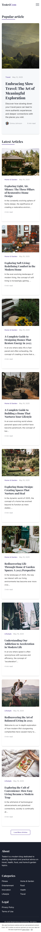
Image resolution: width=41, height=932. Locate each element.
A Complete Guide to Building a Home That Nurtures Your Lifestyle (18, 413)
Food (22, 885)
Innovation (6, 890)
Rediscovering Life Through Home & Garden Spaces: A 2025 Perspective (20, 567)
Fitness (5, 881)
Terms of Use (7, 911)
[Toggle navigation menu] (37, 4)
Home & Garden (27, 881)
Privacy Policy (8, 907)
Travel (23, 894)
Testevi (9, 4)
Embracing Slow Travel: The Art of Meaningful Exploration (20, 90)
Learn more (25, 929)
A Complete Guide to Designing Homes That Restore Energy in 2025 (18, 340)
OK (32, 929)
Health (23, 890)
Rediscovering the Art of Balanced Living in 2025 (19, 719)
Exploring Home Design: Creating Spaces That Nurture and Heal (19, 490)
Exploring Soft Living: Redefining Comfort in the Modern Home (20, 266)
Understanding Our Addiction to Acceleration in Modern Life (19, 644)
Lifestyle (5, 894)
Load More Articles (20, 832)
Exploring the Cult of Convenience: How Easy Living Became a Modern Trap (19, 792)
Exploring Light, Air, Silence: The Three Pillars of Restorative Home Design (19, 191)
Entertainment (8, 885)
